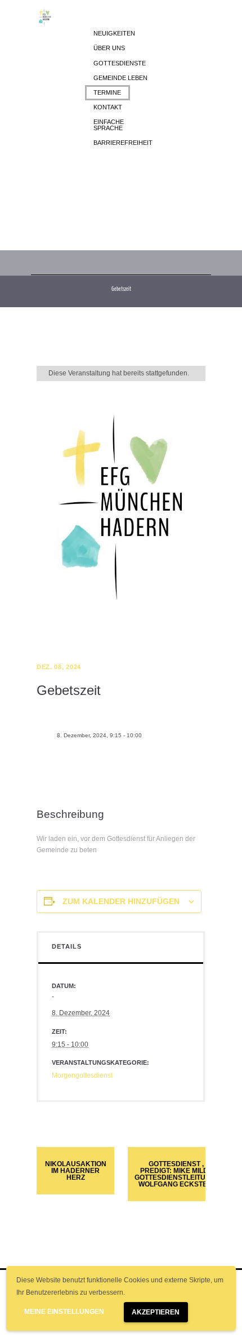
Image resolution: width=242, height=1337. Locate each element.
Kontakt (107, 107)
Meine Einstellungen (64, 1312)
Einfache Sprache (108, 124)
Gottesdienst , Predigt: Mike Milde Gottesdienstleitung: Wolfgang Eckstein (176, 1174)
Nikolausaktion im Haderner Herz (75, 1170)
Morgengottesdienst (82, 1075)
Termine (107, 92)
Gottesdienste (119, 63)
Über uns (109, 48)
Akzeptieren (156, 1312)
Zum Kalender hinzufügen (121, 901)
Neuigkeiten (114, 33)
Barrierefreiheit (123, 142)
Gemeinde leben (120, 77)
